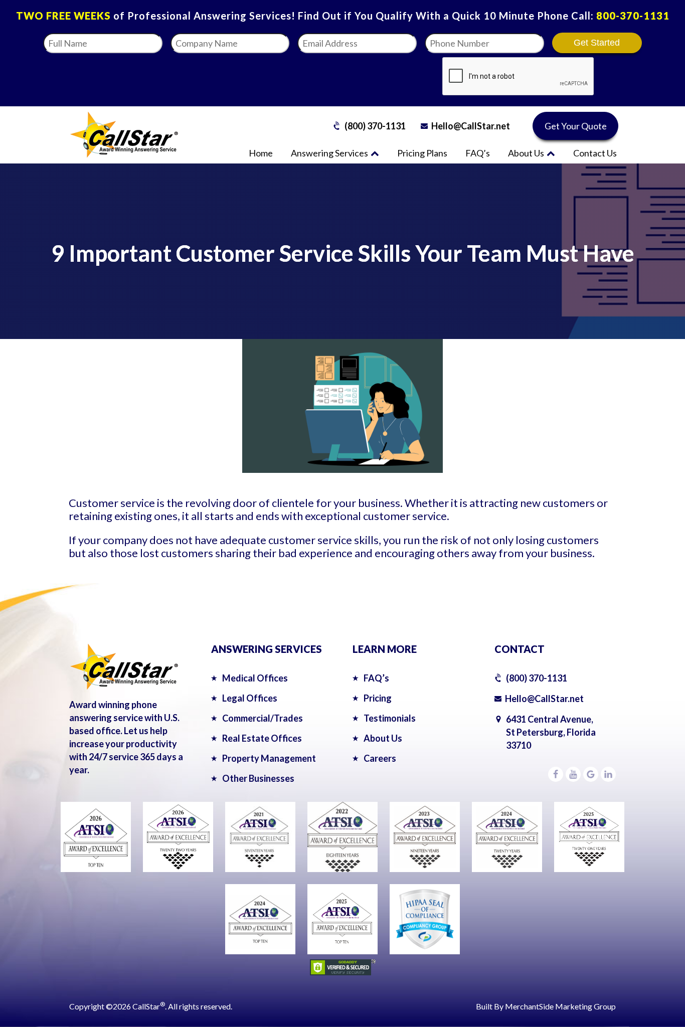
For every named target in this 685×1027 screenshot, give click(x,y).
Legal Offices (249, 698)
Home (261, 152)
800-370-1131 (632, 15)
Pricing (378, 698)
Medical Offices (255, 677)
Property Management (269, 758)
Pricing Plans (422, 152)
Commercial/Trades (262, 718)
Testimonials (390, 718)
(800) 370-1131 (375, 125)
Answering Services (329, 152)
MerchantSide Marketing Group (560, 1006)
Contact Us (595, 152)
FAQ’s (477, 152)
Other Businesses (258, 778)
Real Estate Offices (262, 738)
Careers (380, 758)
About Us (526, 152)
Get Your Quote (576, 125)
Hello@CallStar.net (470, 125)
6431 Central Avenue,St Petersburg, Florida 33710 (551, 732)
